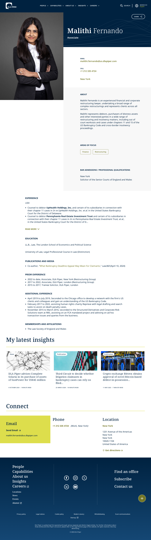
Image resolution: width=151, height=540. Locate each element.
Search (127, 6)
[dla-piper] (12, 5)
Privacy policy (21, 514)
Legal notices (40, 514)
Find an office (126, 471)
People (43, 6)
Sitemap (73, 518)
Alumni (15, 503)
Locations (16, 492)
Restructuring (100, 152)
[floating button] (142, 498)
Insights (82, 6)
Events (15, 499)
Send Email (12, 430)
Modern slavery (79, 514)
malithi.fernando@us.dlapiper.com (98, 61)
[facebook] (66, 478)
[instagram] (75, 478)
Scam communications (122, 514)
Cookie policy (59, 514)
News (14, 495)
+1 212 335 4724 (88, 71)
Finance (85, 152)
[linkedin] (66, 486)
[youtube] (75, 486)
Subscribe (123, 478)
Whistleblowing (100, 514)
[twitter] (84, 478)
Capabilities (55, 6)
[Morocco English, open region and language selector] (136, 5)
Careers (93, 6)
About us (70, 6)
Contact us (123, 486)
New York (85, 79)
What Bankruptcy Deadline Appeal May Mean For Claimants (70, 265)
